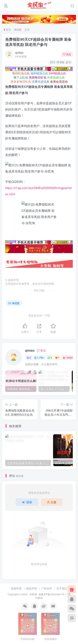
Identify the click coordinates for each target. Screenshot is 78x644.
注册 (53, 502)
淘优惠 (17, 29)
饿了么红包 (21, 77)
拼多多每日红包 (21, 81)
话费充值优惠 (40, 81)
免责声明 (31, 588)
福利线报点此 (39, 73)
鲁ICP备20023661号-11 (54, 594)
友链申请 (16, 588)
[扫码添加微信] (72, 608)
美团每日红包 (37, 77)
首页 (8, 29)
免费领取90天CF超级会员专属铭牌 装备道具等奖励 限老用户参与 (38, 42)
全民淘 (33, 594)
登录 (29, 502)
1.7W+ (40, 357)
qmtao (19, 52)
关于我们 (61, 588)
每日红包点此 (21, 73)
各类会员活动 (59, 81)
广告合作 (46, 588)
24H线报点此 (57, 73)
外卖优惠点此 (56, 77)
